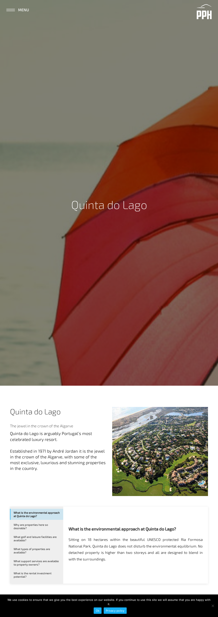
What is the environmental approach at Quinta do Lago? (37, 514)
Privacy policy (115, 610)
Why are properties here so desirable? (31, 526)
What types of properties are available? (32, 550)
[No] (213, 606)
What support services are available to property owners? (36, 562)
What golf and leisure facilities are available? (35, 538)
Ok (98, 610)
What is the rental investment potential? (33, 575)
